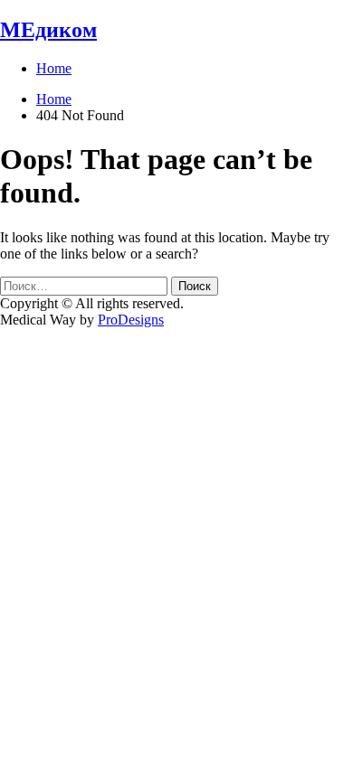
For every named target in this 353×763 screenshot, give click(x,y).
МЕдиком (48, 30)
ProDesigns (131, 319)
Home (54, 68)
